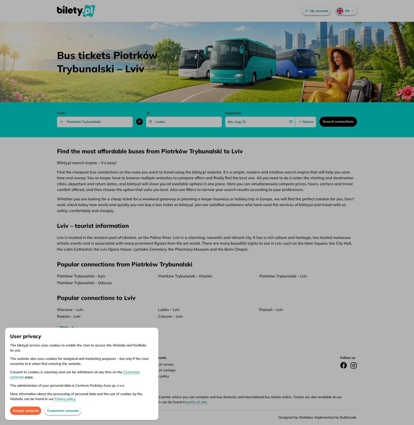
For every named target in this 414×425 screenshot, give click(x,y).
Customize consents (63, 410)
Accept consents (26, 410)
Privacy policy (65, 399)
